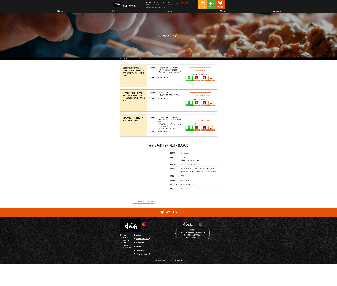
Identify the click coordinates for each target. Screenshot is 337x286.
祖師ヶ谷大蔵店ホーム (126, 59)
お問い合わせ (140, 250)
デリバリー (211, 7)
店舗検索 (138, 235)
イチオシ (170, 11)
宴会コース (62, 11)
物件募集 (138, 246)
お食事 (224, 11)
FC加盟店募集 (140, 243)
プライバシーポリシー (142, 254)
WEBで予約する (200, 70)
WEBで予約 (220, 7)
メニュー (148, 2)
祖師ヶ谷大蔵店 (130, 5)
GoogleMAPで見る (144, 201)
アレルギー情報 (127, 248)
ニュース (162, 2)
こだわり (155, 2)
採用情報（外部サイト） (142, 239)
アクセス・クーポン (137, 59)
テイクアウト (202, 7)
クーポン (169, 2)
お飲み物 (278, 11)
